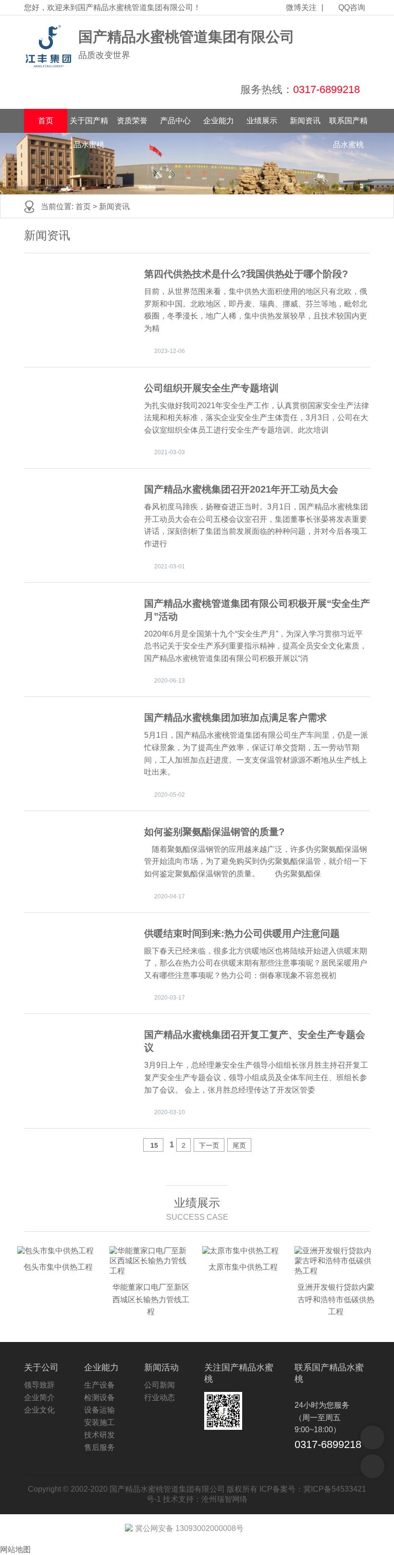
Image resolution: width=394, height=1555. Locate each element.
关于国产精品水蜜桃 (89, 125)
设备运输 (99, 1410)
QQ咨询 (351, 7)
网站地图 (15, 1549)
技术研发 (99, 1435)
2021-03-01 (169, 566)
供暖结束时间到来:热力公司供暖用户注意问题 (242, 933)
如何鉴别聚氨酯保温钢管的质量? (214, 831)
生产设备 (99, 1385)
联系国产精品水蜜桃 (348, 125)
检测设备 (99, 1397)
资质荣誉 (132, 121)
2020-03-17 (169, 997)
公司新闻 (159, 1385)
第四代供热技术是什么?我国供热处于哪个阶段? (246, 274)
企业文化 (39, 1410)
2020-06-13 (169, 680)
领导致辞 (39, 1385)
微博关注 (301, 7)
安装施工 (99, 1422)
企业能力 (218, 121)
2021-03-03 (169, 452)
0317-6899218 (326, 89)
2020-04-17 (169, 896)
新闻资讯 (305, 121)
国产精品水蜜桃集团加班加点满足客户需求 (235, 717)
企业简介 (39, 1397)
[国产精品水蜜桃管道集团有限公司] (49, 46)
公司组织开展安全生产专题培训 (211, 388)
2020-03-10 (169, 1112)
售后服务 (99, 1447)
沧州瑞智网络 (224, 1499)
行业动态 (159, 1397)
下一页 (209, 1145)
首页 (45, 121)
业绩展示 (261, 121)
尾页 (239, 1145)
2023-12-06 (169, 351)
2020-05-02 (169, 794)
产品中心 (175, 121)
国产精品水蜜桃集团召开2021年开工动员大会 (241, 489)
